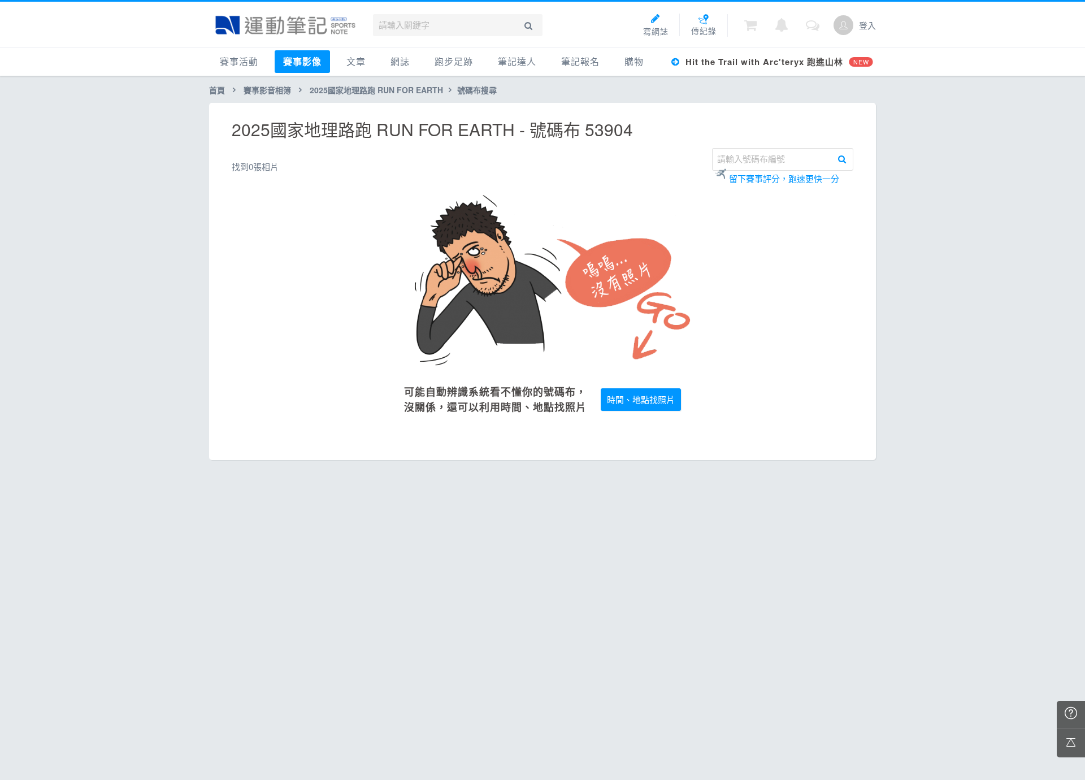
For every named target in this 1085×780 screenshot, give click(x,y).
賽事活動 (239, 61)
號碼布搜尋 (477, 90)
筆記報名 (580, 61)
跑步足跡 (454, 61)
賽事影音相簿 (267, 90)
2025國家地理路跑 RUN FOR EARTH (376, 90)
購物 (634, 61)
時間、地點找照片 (641, 399)
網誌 (400, 61)
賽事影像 (302, 61)
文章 (356, 61)
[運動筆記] (285, 25)
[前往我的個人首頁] (843, 25)
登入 (867, 25)
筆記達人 (517, 61)
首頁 (217, 90)
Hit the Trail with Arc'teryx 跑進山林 (776, 61)
